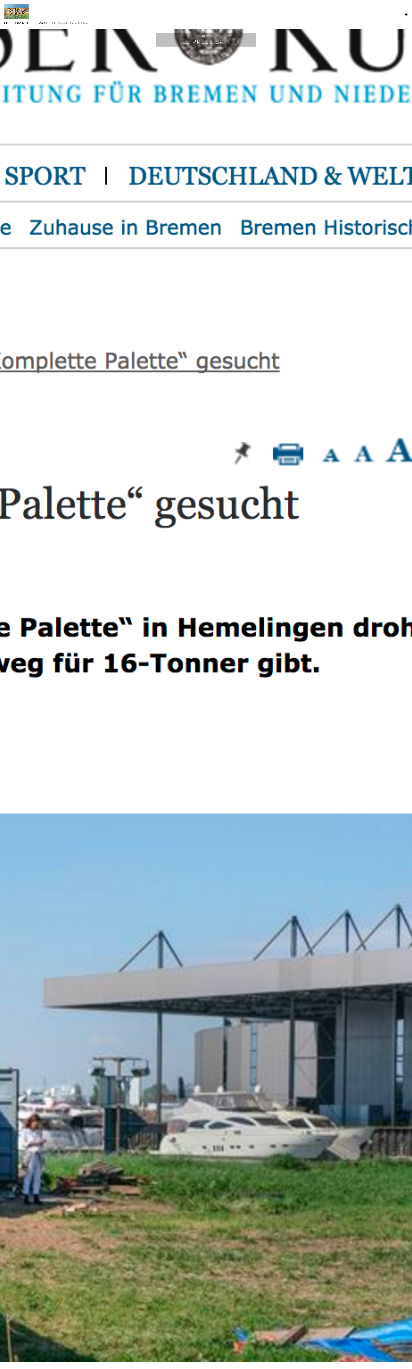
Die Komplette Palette (30, 23)
